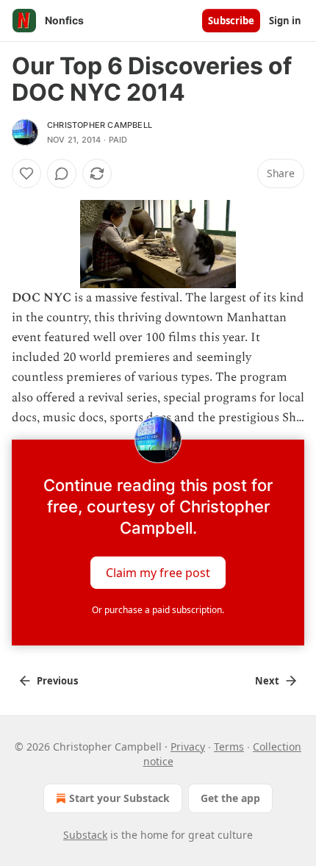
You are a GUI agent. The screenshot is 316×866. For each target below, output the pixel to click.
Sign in (285, 20)
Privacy (187, 747)
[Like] (26, 173)
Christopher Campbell (99, 125)
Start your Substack (119, 798)
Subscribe (231, 20)
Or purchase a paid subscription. (158, 610)
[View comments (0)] (61, 173)
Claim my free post (158, 573)
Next (267, 680)
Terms (229, 747)
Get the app (230, 798)
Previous (57, 680)
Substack (85, 835)
